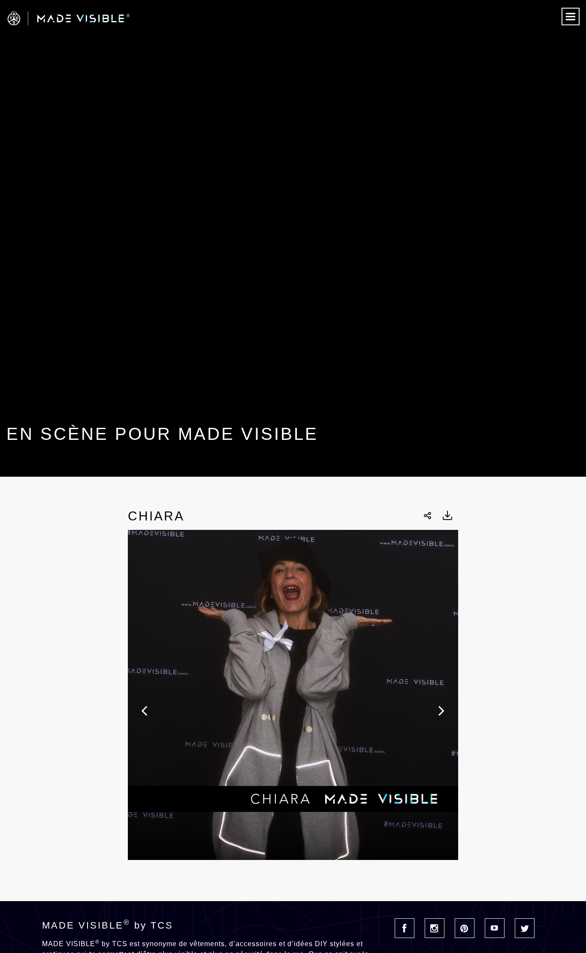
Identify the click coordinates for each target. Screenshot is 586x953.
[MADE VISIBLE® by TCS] (117, 18)
